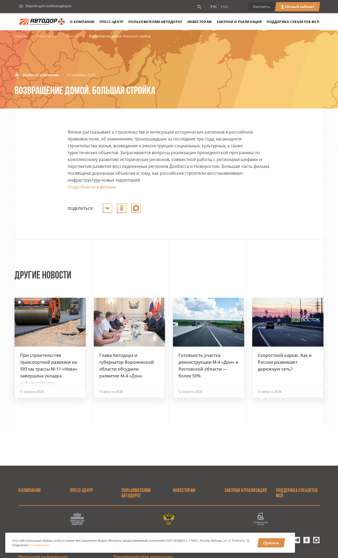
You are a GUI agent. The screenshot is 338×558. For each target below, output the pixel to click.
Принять (271, 542)
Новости (72, 36)
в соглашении (39, 545)
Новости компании (40, 74)
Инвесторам (199, 22)
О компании (82, 22)
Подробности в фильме (92, 187)
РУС (213, 6)
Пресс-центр (47, 36)
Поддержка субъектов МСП (293, 22)
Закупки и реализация (239, 22)
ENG (224, 6)
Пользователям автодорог (155, 22)
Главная (21, 36)
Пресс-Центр (112, 22)
